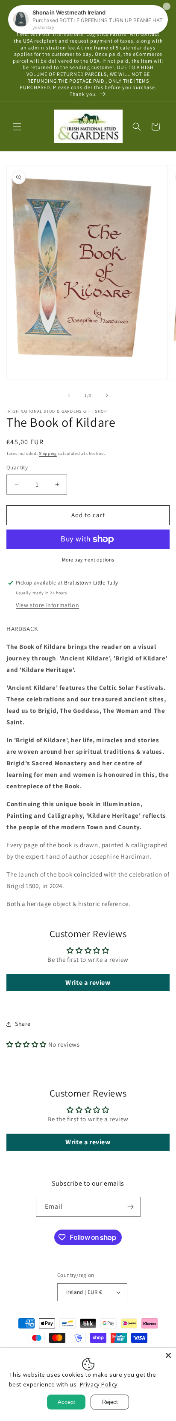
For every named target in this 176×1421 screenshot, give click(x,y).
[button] (17, 126)
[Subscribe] (130, 1207)
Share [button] (23, 1023)
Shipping (48, 453)
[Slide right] (106, 395)
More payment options (88, 559)
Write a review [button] (87, 982)
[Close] (168, 1355)
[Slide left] (69, 395)
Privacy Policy (99, 1384)
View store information (47, 605)
